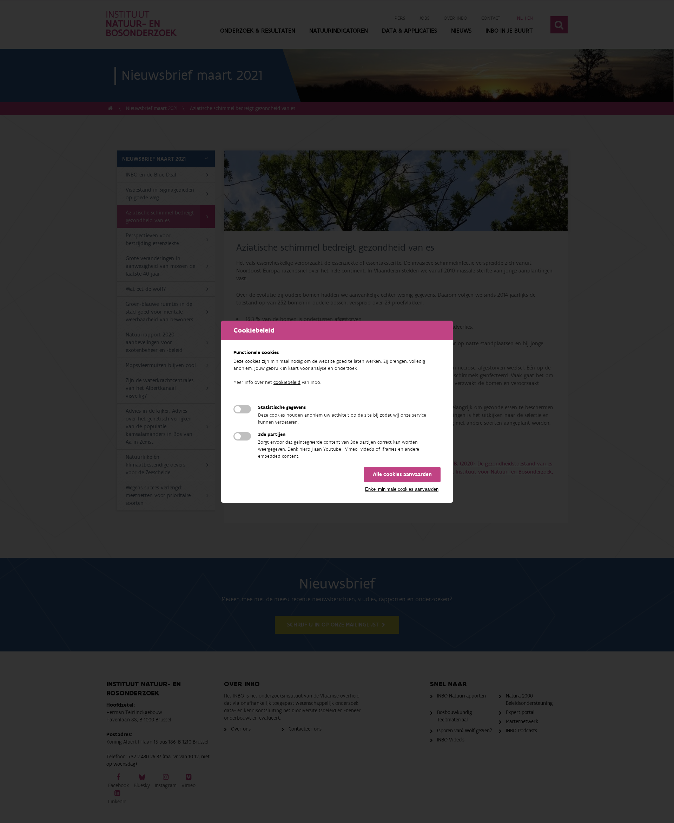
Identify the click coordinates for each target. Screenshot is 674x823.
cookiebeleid (286, 382)
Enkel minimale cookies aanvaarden (401, 489)
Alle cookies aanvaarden (402, 474)
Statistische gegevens (282, 407)
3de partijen (271, 434)
